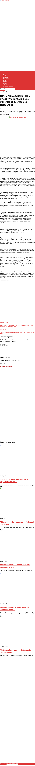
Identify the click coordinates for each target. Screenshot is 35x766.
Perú (4, 80)
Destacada (2, 90)
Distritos (5, 77)
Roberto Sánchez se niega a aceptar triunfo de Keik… (15, 608)
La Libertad (6, 78)
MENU (2, 71)
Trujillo (5, 75)
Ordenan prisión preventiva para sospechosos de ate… (14, 480)
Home (4, 74)
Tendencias (6, 84)
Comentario (3, 344)
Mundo (5, 83)
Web (1, 363)
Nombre (2, 357)
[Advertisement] (17, 18)
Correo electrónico (5, 360)
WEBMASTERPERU (12, 764)
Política (5, 81)
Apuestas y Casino (8, 86)
